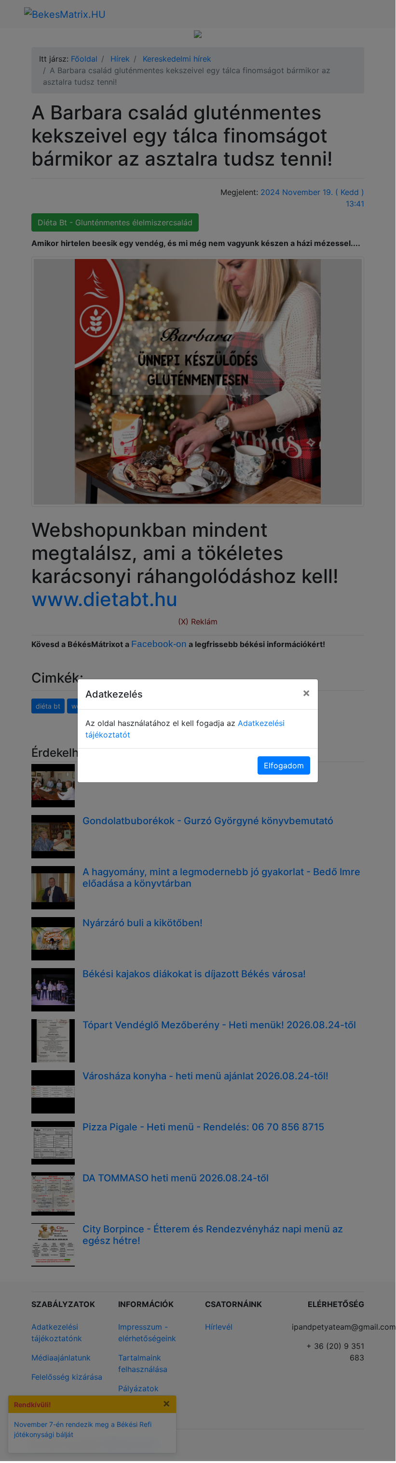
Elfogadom (284, 765)
